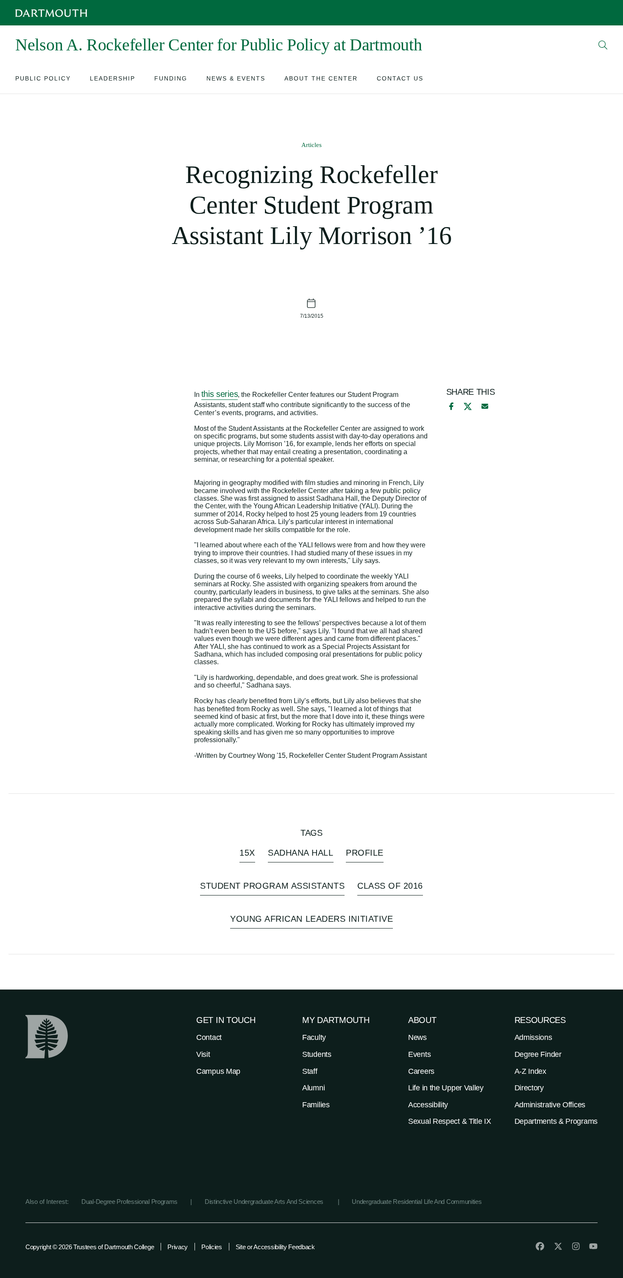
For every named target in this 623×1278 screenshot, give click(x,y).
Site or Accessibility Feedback (275, 1246)
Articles (311, 144)
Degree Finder (538, 1054)
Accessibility (428, 1105)
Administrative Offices (550, 1105)
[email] (484, 406)
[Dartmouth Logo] (51, 13)
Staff (309, 1071)
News (417, 1037)
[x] (468, 406)
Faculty (314, 1037)
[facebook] (450, 406)
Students (316, 1054)
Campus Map (218, 1071)
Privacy (177, 1246)
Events (419, 1054)
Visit (203, 1054)
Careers (421, 1071)
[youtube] (593, 1246)
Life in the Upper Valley (446, 1088)
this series (219, 394)
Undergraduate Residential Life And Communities (416, 1201)
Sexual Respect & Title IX (449, 1121)
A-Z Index (530, 1071)
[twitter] (558, 1246)
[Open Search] (603, 45)
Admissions (533, 1037)
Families (316, 1105)
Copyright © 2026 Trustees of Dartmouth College (89, 1246)
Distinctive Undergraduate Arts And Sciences (265, 1201)
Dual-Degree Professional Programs (129, 1201)
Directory (529, 1088)
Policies (211, 1246)
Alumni (313, 1088)
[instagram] (576, 1246)
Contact (209, 1037)
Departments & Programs (556, 1121)
